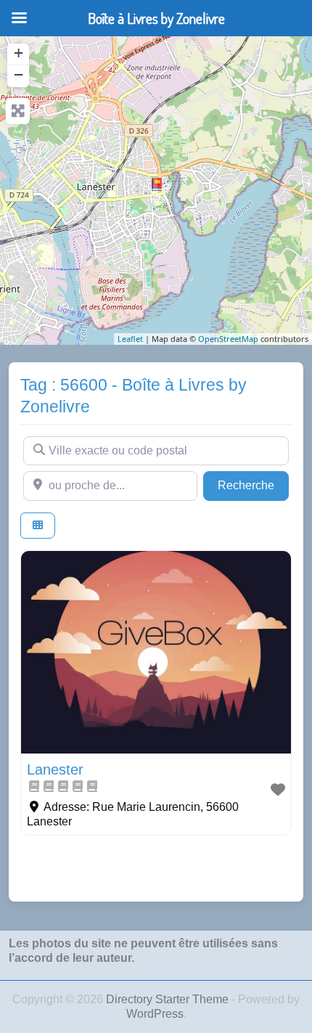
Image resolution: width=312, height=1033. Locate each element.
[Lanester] (156, 184)
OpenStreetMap (228, 338)
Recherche (253, 484)
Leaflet (130, 338)
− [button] (18, 74)
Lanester (55, 769)
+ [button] (18, 53)
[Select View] (37, 526)
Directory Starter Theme (168, 999)
